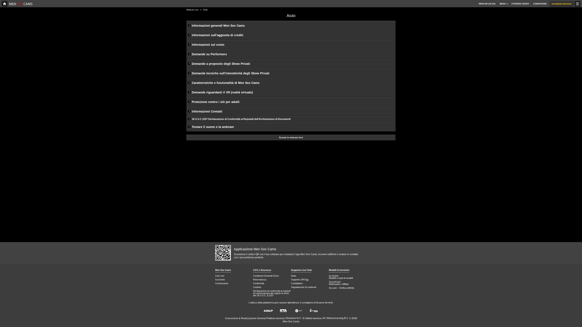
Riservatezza (259, 279)
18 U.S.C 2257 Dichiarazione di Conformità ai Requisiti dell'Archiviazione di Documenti (241, 119)
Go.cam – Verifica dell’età (341, 288)
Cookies (257, 287)
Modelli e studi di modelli (341, 278)
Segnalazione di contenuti (303, 287)
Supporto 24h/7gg (299, 279)
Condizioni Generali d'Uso (266, 275)
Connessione (221, 283)
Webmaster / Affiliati (338, 284)
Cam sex (219, 275)
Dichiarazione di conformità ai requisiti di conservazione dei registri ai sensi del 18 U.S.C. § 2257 (271, 293)
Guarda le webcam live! (291, 137)
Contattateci (297, 283)
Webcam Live (192, 10)
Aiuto (293, 275)
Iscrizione (220, 279)
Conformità (258, 283)
